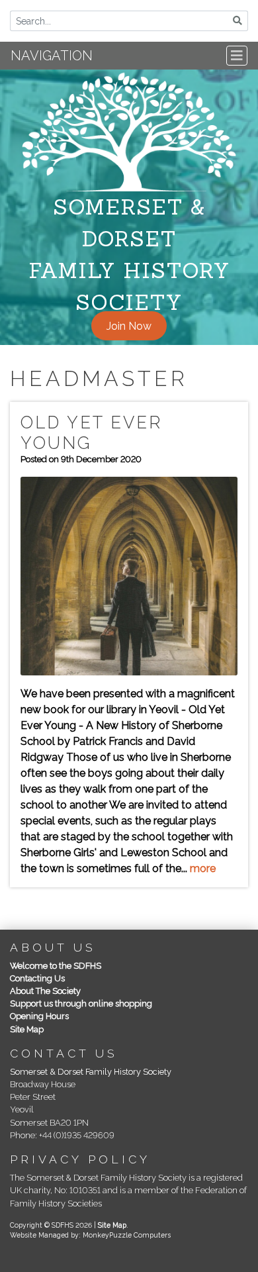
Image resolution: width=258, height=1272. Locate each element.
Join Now (129, 326)
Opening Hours (39, 1016)
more (203, 868)
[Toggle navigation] (236, 56)
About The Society (45, 991)
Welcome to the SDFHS (55, 966)
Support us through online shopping (81, 1003)
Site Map (27, 1029)
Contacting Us (37, 978)
